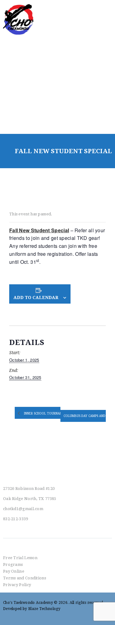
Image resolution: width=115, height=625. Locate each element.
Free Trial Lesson (20, 557)
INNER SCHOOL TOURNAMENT (46, 413)
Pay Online (13, 571)
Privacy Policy (17, 584)
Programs (13, 564)
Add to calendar (35, 297)
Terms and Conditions (24, 578)
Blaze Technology (44, 609)
